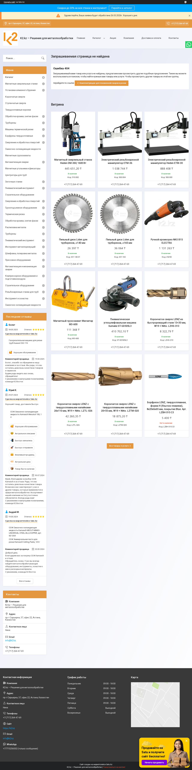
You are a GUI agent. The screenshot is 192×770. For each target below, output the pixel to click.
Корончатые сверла (15, 97)
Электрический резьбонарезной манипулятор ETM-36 (120, 161)
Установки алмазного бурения (20, 90)
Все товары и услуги (119, 446)
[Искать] (42, 58)
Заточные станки (13, 181)
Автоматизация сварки (16, 162)
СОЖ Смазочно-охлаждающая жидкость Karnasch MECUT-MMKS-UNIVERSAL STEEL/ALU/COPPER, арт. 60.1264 (25, 531)
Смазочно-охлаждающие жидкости (23, 149)
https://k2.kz (9, 728)
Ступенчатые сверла (15, 103)
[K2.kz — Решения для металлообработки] (10, 38)
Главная (81, 38)
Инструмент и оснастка (16, 298)
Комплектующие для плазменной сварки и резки (103, 83)
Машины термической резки (19, 129)
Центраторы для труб (16, 175)
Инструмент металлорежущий (20, 247)
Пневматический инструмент (19, 188)
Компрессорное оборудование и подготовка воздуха (21, 277)
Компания (129, 38)
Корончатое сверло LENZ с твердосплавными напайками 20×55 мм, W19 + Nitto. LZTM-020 (120, 407)
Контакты (174, 38)
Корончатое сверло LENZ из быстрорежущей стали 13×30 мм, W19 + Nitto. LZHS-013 (166, 322)
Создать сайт (9, 2)
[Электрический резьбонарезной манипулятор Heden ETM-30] (166, 134)
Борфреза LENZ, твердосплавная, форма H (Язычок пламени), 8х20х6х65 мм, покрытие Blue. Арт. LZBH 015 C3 (166, 407)
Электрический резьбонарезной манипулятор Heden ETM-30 (166, 161)
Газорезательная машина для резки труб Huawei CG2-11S (25, 341)
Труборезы (10, 123)
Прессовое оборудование (18, 260)
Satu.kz (109, 764)
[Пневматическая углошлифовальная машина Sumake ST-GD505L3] (120, 293)
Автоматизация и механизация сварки (21, 268)
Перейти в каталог (121, 8)
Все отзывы (24, 581)
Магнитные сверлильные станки (21, 84)
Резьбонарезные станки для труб (22, 292)
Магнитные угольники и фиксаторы (22, 168)
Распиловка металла (15, 227)
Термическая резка (15, 214)
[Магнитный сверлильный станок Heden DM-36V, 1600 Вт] (73, 134)
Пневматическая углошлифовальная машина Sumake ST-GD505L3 (120, 322)
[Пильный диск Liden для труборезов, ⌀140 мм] (73, 213)
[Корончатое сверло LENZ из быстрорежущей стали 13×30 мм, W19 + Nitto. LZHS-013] (166, 293)
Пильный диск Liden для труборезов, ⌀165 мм (120, 241)
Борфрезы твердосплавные (19, 136)
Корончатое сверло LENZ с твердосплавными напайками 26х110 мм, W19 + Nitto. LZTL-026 (73, 407)
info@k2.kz (10, 640)
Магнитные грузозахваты (18, 155)
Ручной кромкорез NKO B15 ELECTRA (167, 241)
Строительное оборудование (19, 195)
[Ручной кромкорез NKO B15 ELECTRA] (166, 213)
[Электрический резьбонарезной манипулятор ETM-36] (120, 134)
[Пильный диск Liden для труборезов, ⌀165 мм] (120, 213)
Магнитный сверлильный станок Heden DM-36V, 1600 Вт (73, 161)
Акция (113, 38)
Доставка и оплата (151, 38)
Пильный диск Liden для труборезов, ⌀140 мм (73, 241)
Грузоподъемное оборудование (21, 208)
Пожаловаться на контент (114, 767)
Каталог (97, 38)
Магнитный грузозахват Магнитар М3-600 (73, 322)
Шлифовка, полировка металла (20, 253)
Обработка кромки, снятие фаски (21, 116)
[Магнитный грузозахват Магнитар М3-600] (73, 293)
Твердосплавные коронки (18, 110)
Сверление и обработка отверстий (22, 142)
